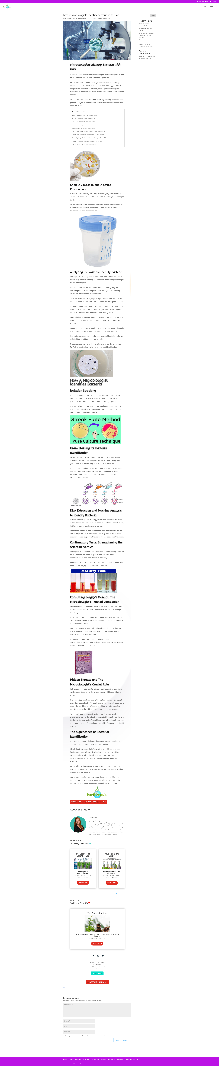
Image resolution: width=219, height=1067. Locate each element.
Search (153, 15)
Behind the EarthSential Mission (92, 18)
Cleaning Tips (95, 1059)
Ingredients (111, 1059)
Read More (83, 882)
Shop (204, 6)
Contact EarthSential (75, 1059)
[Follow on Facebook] (93, 956)
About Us (86, 1059)
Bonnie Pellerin (69, 18)
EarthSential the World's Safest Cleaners (87, 802)
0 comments (106, 18)
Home (65, 1059)
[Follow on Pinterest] (103, 956)
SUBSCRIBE (97, 973)
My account (200, 1)
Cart (206, 1)
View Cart (120, 1059)
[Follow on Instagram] (98, 956)
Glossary (103, 1059)
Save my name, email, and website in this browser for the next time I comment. (88, 1036)
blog (211, 6)
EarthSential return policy (132, 1059)
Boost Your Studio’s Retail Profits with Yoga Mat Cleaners (146, 35)
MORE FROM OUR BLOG (96, 982)
